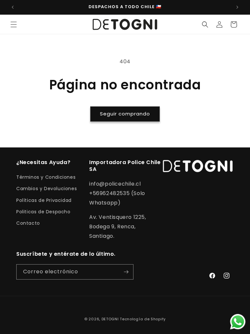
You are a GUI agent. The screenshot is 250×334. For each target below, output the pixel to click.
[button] (14, 24)
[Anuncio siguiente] (237, 7)
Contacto (28, 223)
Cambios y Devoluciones (46, 188)
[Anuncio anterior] (13, 7)
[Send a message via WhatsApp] (238, 322)
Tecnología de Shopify (143, 319)
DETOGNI (110, 319)
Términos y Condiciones (46, 177)
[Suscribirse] (126, 272)
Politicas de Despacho (43, 211)
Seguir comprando (125, 113)
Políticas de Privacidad (44, 200)
